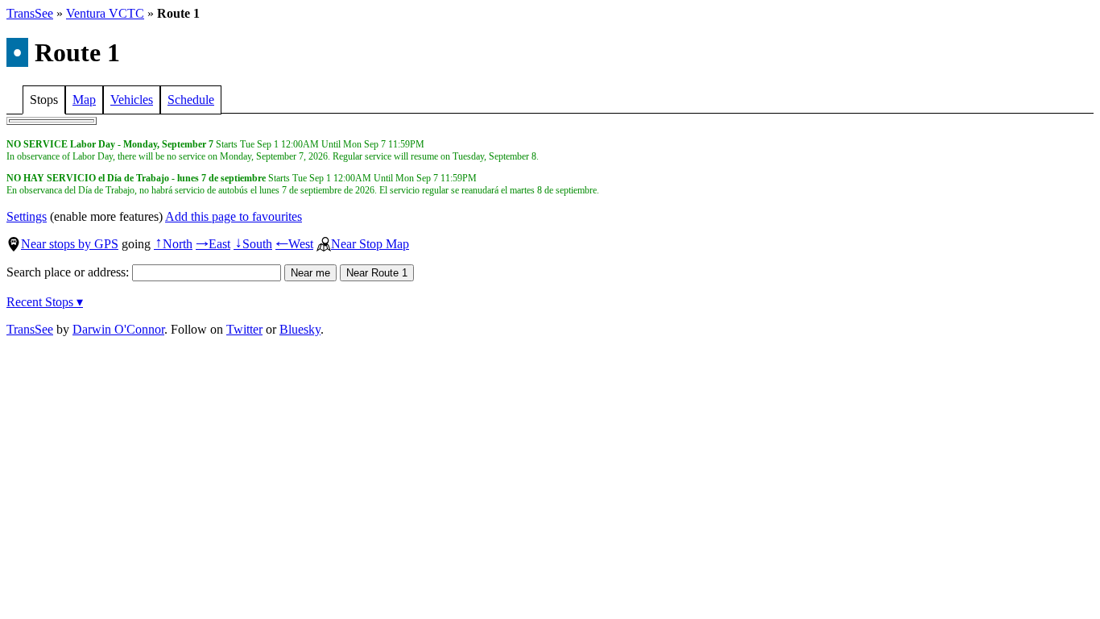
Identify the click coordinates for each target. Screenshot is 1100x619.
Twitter (244, 329)
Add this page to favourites (233, 216)
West (294, 244)
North (173, 244)
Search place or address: (69, 272)
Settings (26, 216)
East (213, 244)
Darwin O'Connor (118, 329)
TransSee (29, 13)
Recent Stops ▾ (44, 302)
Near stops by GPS (69, 244)
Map (84, 99)
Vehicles (131, 99)
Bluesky (299, 329)
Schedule (190, 99)
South (253, 244)
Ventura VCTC (105, 13)
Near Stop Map (370, 244)
